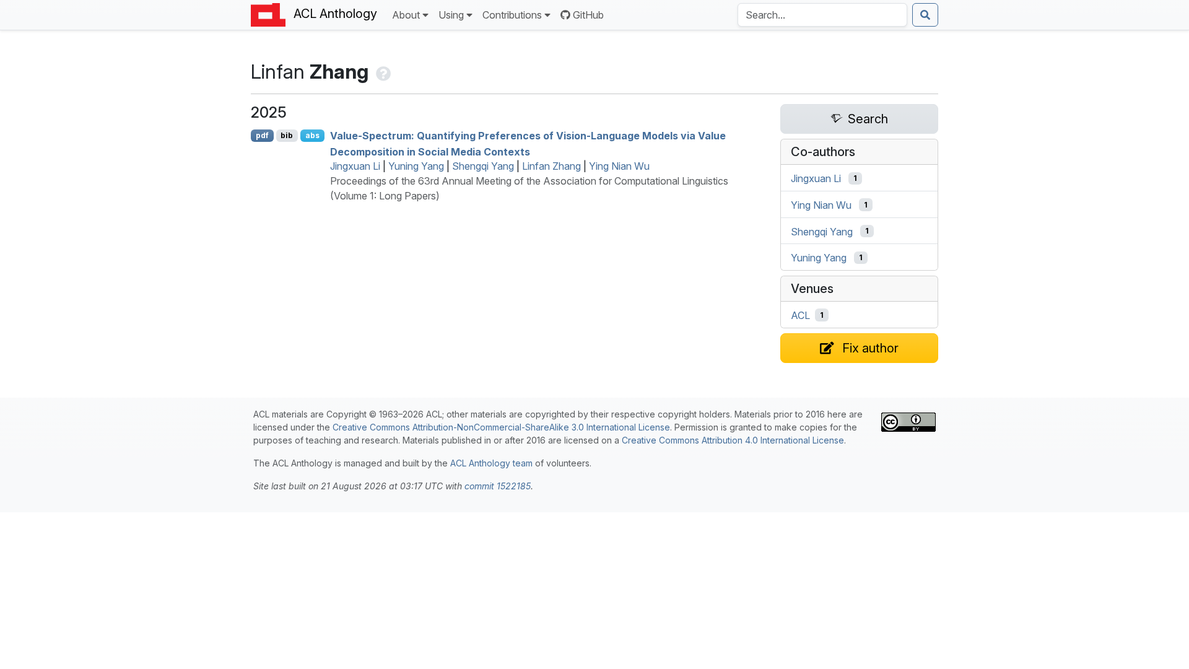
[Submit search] (925, 15)
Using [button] (451, 15)
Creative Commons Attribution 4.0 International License (733, 440)
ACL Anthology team (491, 463)
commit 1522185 (497, 486)
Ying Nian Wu (619, 166)
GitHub (588, 15)
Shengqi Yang (483, 166)
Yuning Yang (416, 166)
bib (287, 135)
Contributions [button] (512, 15)
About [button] (406, 15)
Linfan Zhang (551, 166)
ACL (800, 315)
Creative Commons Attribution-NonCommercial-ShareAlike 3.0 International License (501, 427)
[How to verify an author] (382, 71)
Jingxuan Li (355, 166)
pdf (262, 135)
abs (312, 135)
